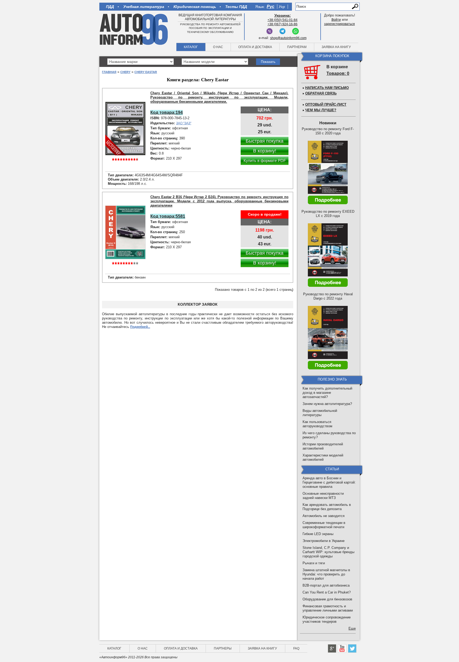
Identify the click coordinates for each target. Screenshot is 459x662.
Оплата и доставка (255, 47)
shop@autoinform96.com (288, 38)
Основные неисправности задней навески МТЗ (323, 496)
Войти (336, 20)
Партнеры (223, 648)
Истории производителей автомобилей (323, 446)
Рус (270, 6)
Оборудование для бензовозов (327, 599)
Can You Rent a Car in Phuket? (327, 592)
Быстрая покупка (264, 141)
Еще (352, 628)
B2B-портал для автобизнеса (326, 585)
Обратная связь (321, 93)
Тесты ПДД (236, 7)
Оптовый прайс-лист (325, 104)
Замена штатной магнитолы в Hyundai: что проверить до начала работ (326, 574)
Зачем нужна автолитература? (327, 404)
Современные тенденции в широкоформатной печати (324, 525)
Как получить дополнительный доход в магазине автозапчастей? (327, 392)
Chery (125, 72)
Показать (268, 62)
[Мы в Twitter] (352, 648)
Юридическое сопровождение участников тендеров (327, 619)
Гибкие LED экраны (318, 534)
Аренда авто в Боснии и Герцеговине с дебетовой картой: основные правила (329, 482)
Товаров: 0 (337, 73)
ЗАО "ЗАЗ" (183, 123)
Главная (109, 72)
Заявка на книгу (336, 47)
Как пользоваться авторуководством (317, 424)
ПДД (110, 7)
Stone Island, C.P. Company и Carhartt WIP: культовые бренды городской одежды (328, 552)
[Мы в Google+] (332, 648)
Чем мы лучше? (320, 110)
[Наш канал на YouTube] (342, 648)
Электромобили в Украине (324, 541)
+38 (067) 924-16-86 (282, 24)
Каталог (191, 47)
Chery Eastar (145, 72)
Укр (282, 7)
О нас (218, 47)
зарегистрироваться (339, 24)
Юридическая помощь (194, 7)
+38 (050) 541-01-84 (282, 20)
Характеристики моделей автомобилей (323, 457)
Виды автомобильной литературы (320, 413)
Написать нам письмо (327, 88)
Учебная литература (143, 7)
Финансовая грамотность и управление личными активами (328, 608)
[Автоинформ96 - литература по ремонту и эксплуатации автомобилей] (134, 29)
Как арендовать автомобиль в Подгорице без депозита (327, 507)
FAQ (296, 648)
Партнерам (297, 47)
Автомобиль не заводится (324, 516)
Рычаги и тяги (314, 563)
